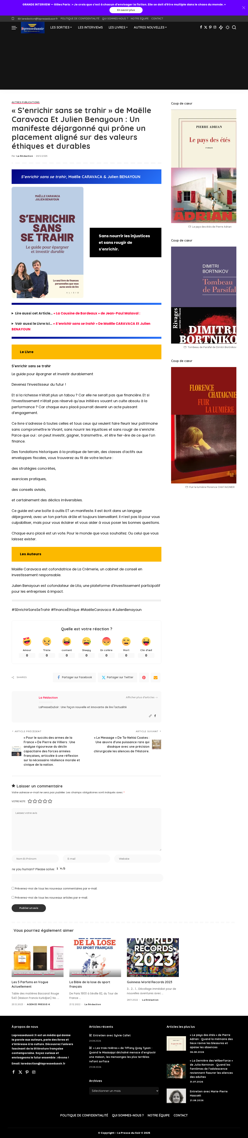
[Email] (155, 677)
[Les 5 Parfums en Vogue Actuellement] (38, 957)
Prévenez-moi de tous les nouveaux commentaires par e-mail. (56, 888)
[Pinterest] (210, 27)
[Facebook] (201, 27)
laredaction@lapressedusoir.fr (40, 18)
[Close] (244, 8)
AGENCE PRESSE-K (38, 1004)
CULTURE (49, 973)
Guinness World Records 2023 (149, 982)
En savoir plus (126, 10)
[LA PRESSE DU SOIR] (33, 27)
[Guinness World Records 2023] (153, 957)
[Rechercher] (234, 27)
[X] (205, 27)
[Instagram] (215, 27)
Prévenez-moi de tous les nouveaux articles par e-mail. (51, 898)
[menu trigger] (16, 27)
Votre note (18, 801)
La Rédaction (24, 156)
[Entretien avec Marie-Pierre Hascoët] (176, 1096)
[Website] (150, 716)
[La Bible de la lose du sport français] (95, 957)
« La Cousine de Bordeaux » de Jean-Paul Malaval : (96, 313)
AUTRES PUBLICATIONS (26, 102)
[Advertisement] (124, 62)
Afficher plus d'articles (140, 697)
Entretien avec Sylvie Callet (112, 1035)
